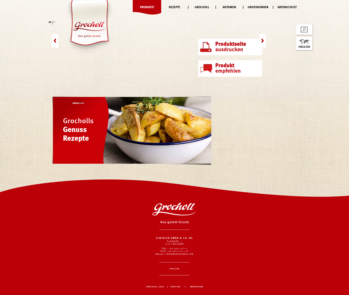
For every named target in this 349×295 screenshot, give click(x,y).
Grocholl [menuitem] (202, 7)
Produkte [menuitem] (147, 7)
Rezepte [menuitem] (174, 7)
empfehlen (228, 68)
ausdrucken (230, 46)
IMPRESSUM (196, 287)
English (304, 47)
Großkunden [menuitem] (258, 7)
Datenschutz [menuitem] (287, 7)
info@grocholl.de (180, 254)
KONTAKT (176, 287)
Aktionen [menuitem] (229, 7)
